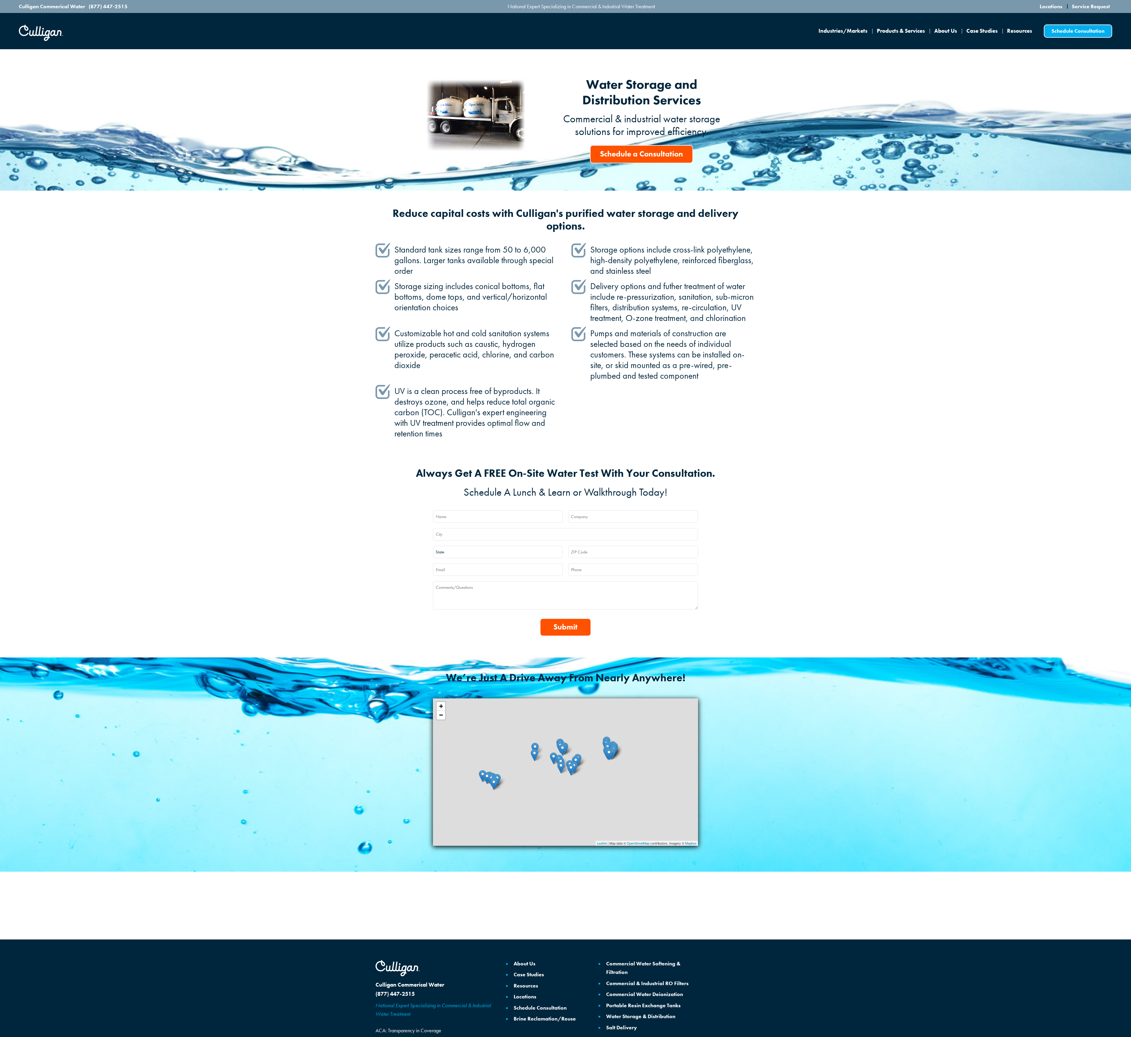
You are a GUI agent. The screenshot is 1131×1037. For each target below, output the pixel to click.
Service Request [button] (1091, 6)
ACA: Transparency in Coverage (408, 1030)
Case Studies (982, 30)
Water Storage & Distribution (640, 1016)
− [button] (441, 715)
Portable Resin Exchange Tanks (643, 1005)
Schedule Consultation (540, 1007)
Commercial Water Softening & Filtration (643, 968)
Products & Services (901, 30)
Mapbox (691, 843)
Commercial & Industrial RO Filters (647, 983)
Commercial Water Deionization (644, 994)
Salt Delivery (621, 1027)
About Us (945, 30)
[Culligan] (41, 33)
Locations (1051, 6)
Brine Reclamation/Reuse (545, 1018)
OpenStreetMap (638, 843)
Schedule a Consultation (641, 154)
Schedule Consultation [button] (1077, 31)
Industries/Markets (843, 30)
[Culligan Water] (398, 968)
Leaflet (602, 843)
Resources (1019, 30)
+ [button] (441, 706)
